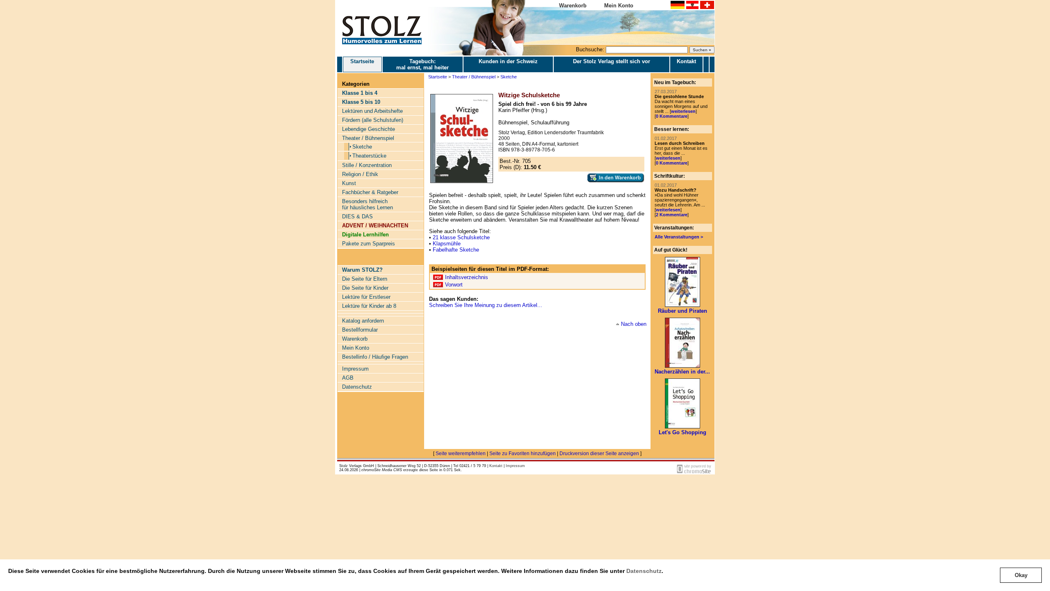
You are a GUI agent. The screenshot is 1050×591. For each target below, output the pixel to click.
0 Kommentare (671, 116)
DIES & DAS (357, 216)
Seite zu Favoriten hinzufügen (522, 453)
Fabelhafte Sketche (456, 250)
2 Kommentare (671, 214)
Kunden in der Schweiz (508, 61)
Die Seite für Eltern (364, 279)
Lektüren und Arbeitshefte (372, 111)
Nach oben (633, 324)
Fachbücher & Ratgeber (370, 192)
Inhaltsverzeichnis (466, 277)
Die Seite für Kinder (365, 288)
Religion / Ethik (360, 174)
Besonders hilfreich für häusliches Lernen (367, 204)
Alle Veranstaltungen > (679, 236)
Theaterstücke (369, 156)
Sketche (362, 147)
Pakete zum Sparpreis (368, 244)
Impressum (355, 369)
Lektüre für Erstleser (366, 297)
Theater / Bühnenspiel (368, 138)
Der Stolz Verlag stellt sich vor (611, 61)
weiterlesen (683, 111)
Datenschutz (644, 571)
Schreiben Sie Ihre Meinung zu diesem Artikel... (485, 305)
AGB (348, 378)
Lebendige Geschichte (368, 129)
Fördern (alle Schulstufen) (372, 120)
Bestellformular (360, 330)
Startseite (362, 61)
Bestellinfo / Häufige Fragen (375, 357)
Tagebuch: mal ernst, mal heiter (422, 64)
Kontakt (686, 61)
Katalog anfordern (363, 321)
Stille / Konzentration (367, 165)
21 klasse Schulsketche (461, 237)
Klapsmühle (447, 244)
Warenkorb (573, 5)
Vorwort (454, 285)
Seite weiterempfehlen (461, 453)
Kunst (349, 183)
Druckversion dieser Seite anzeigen (599, 453)
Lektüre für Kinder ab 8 (369, 306)
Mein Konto (618, 5)
